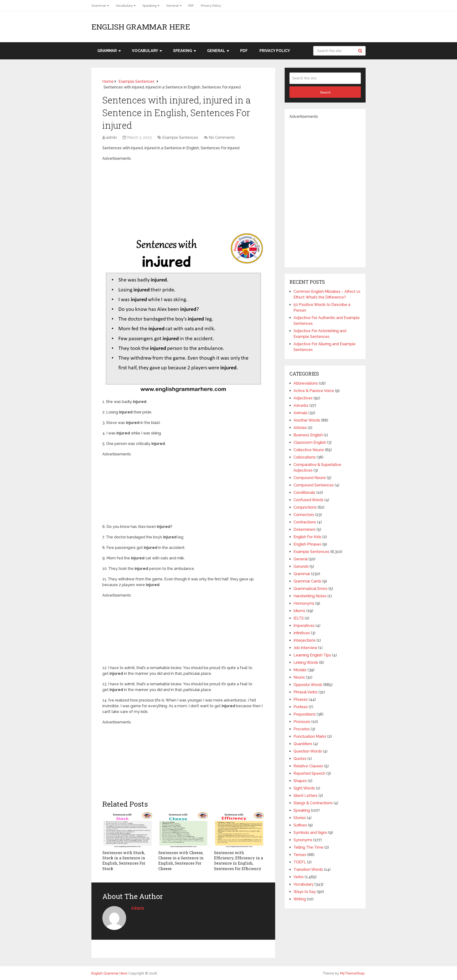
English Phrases (307, 544)
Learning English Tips (312, 655)
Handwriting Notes (310, 596)
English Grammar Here (140, 27)
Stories (299, 817)
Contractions (304, 522)
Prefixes (300, 707)
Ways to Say (304, 891)
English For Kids (307, 537)
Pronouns (301, 721)
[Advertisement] (183, 194)
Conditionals (304, 492)
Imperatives (304, 625)
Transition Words (308, 869)
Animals (300, 413)
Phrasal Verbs (305, 692)
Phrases (300, 699)
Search (361, 51)
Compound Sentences (313, 485)
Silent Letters (305, 795)
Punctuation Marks (309, 736)
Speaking (149, 5)
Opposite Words (307, 684)
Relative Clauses (308, 766)
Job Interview (305, 647)
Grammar (98, 5)
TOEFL (299, 862)
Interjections (304, 640)
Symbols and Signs (310, 832)
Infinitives (301, 633)
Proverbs (301, 729)
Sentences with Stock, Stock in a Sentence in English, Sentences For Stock (123, 860)
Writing (299, 899)
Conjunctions (305, 507)
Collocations (304, 457)
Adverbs (300, 405)
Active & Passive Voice (313, 390)
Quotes (300, 758)
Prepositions (304, 714)
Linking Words (305, 662)
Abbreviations (305, 383)
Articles (300, 427)
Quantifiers (302, 744)
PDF (191, 5)
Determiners (304, 529)
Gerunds (300, 566)
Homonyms (303, 603)
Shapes (300, 781)
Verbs (298, 877)
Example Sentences (180, 137)
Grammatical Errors (310, 588)
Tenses (299, 854)
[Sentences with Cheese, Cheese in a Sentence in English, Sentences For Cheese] (183, 830)
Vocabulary (124, 5)
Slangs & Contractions (313, 803)
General (172, 5)
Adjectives (303, 398)
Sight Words (304, 788)
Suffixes (300, 825)
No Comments (222, 137)
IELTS (298, 618)
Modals (300, 670)
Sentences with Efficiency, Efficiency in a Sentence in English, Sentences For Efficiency (238, 860)
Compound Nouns (309, 477)
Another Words (306, 420)
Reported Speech (309, 773)
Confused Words (308, 500)
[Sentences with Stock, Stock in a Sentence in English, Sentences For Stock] (127, 830)
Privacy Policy (211, 5)
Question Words (307, 751)
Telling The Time (308, 847)
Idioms (299, 611)
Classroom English (309, 442)
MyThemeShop (352, 973)
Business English (308, 435)
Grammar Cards (307, 581)
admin (111, 137)
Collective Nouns (308, 450)
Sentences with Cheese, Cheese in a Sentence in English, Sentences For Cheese (181, 860)
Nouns (299, 677)
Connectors (303, 514)
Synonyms (302, 840)
